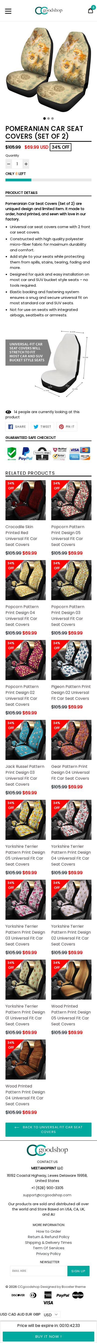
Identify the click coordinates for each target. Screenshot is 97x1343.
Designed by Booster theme (63, 1286)
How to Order (48, 1231)
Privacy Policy (48, 1253)
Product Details (21, 192)
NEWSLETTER (49, 1262)
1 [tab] (44, 118)
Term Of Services (48, 1247)
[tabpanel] (48, 71)
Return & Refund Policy (48, 1236)
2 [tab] (48, 118)
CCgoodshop (29, 1286)
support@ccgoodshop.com (47, 1195)
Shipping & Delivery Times (48, 1242)
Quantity (12, 155)
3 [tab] (52, 118)
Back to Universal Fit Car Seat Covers (52, 1129)
